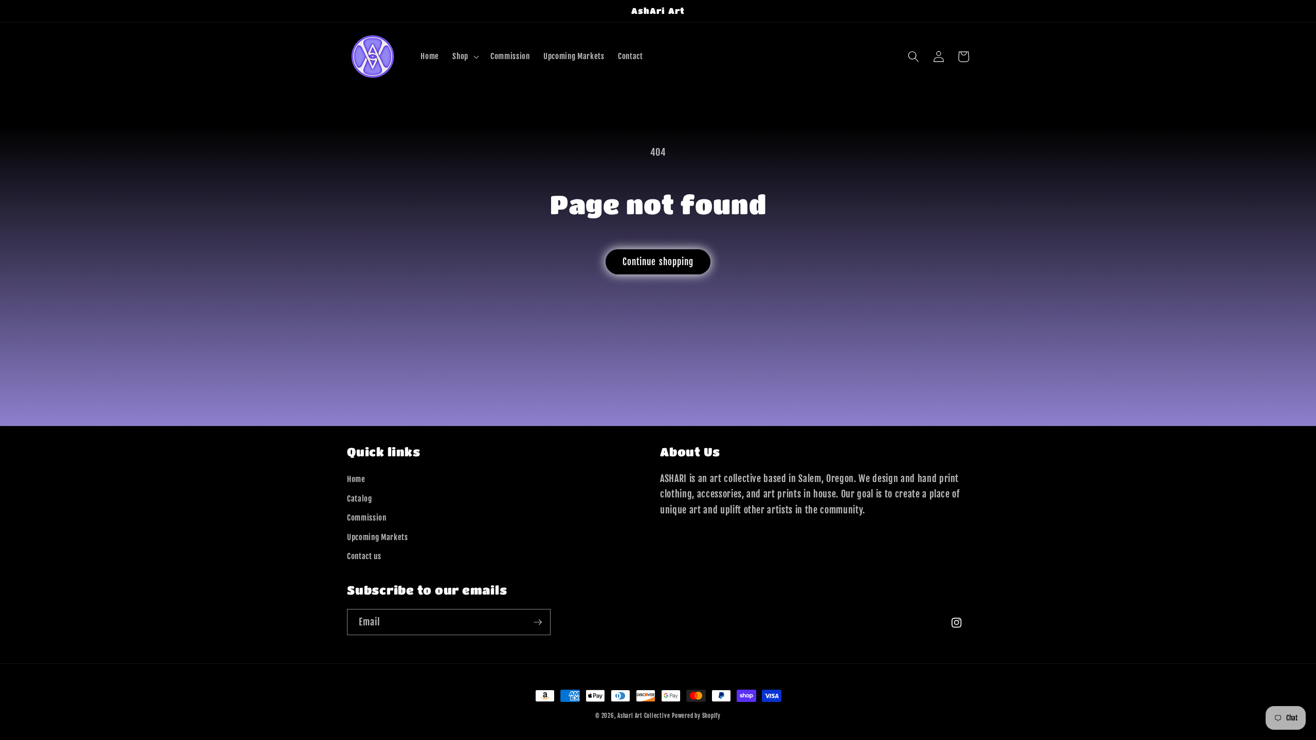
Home (356, 479)
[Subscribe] (537, 622)
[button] (465, 56)
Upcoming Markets (377, 537)
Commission (367, 517)
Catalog (359, 498)
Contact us (364, 556)
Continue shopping (658, 261)
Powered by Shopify (696, 715)
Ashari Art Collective (643, 715)
